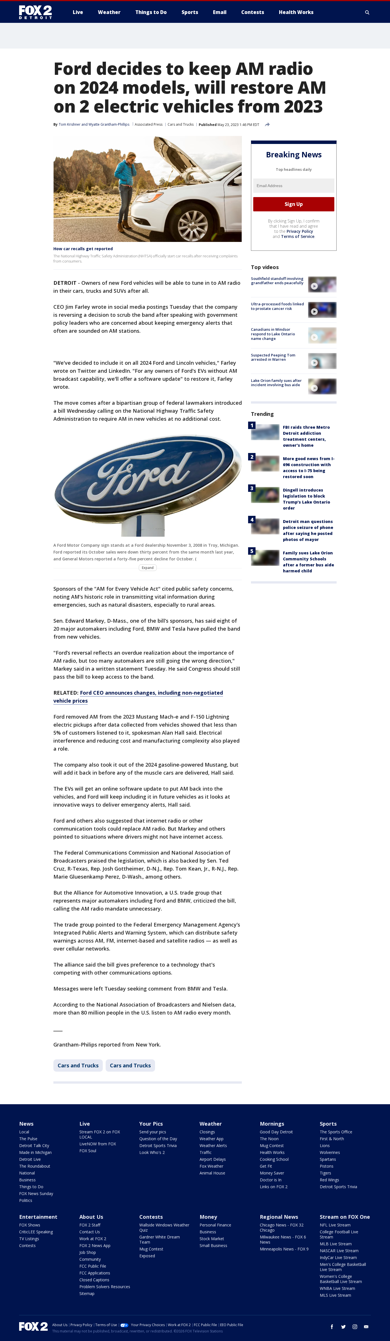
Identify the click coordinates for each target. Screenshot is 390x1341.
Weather (211, 1123)
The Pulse (28, 1138)
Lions (325, 1145)
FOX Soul (87, 1150)
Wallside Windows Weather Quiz (164, 1227)
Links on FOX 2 (274, 1186)
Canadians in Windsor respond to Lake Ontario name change (273, 334)
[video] (322, 284)
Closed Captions (94, 1279)
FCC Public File (92, 1266)
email (366, 1326)
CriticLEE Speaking (36, 1231)
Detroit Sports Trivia (158, 1145)
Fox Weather (211, 1166)
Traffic (206, 1152)
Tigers (325, 1173)
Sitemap (87, 1293)
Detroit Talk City (34, 1145)
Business (27, 1179)
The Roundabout (34, 1166)
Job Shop (87, 1252)
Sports (328, 1123)
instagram (354, 1326)
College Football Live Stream (339, 1234)
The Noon (269, 1138)
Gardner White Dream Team (159, 1239)
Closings (207, 1131)
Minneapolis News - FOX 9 (284, 1249)
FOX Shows (29, 1225)
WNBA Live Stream (337, 1288)
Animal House (212, 1173)
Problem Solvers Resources (104, 1286)
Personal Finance (215, 1225)
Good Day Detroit (276, 1131)
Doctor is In (271, 1179)
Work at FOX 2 (92, 1238)
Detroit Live (30, 1159)
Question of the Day (158, 1138)
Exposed (147, 1255)
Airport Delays (213, 1159)
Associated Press (148, 124)
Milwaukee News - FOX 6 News (283, 1239)
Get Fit (266, 1166)
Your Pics (151, 1123)
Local (24, 1131)
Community (90, 1259)
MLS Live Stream (335, 1295)
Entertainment (38, 1216)
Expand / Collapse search (367, 12)
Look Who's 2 (152, 1152)
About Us (91, 1216)
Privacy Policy (300, 231)
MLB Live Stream (336, 1243)
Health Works (272, 1152)
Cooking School (274, 1159)
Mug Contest (272, 1145)
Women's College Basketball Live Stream (341, 1279)
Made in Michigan (35, 1152)
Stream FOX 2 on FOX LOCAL (99, 1134)
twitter (343, 1326)
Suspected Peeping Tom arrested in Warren (273, 357)
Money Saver (272, 1173)
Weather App (212, 1138)
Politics (25, 1200)
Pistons (326, 1166)
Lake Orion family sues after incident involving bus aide (276, 383)
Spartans (328, 1159)
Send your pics (152, 1131)
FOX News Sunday (36, 1193)
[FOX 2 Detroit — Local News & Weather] (38, 12)
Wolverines (330, 1152)
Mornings (272, 1123)
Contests (27, 1245)
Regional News (279, 1216)
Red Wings (329, 1179)
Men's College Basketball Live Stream (343, 1267)
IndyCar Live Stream (338, 1257)
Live (84, 1123)
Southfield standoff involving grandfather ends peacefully (277, 281)
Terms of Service (297, 236)
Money (208, 1216)
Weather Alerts (213, 1145)
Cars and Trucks (181, 124)
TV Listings (29, 1238)
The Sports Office (336, 1131)
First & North (332, 1138)
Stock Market (212, 1238)
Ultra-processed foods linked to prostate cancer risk (277, 306)
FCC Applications (94, 1273)
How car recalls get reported (83, 248)
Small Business (213, 1245)
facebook (332, 1326)
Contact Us (89, 1231)
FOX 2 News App (94, 1245)
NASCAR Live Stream (339, 1250)
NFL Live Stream (335, 1225)
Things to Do (31, 1186)
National (27, 1173)
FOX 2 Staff (89, 1225)
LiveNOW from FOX (97, 1143)
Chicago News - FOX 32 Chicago (281, 1227)
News (26, 1123)
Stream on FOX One (345, 1216)
